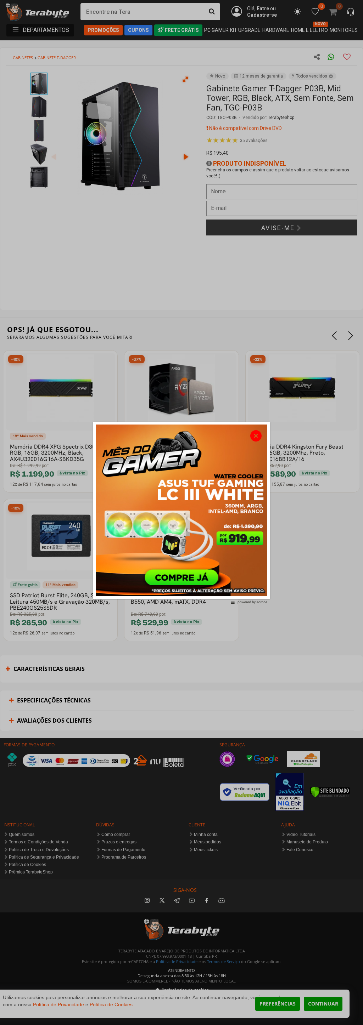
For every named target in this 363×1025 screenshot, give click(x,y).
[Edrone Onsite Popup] (181, 512)
